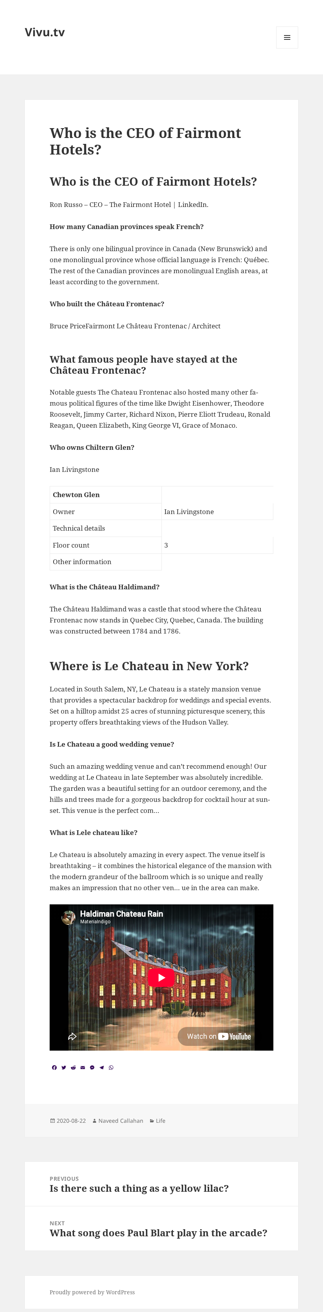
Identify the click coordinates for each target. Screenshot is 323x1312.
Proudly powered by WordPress (92, 1292)
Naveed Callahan (120, 1120)
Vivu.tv (45, 31)
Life (160, 1120)
